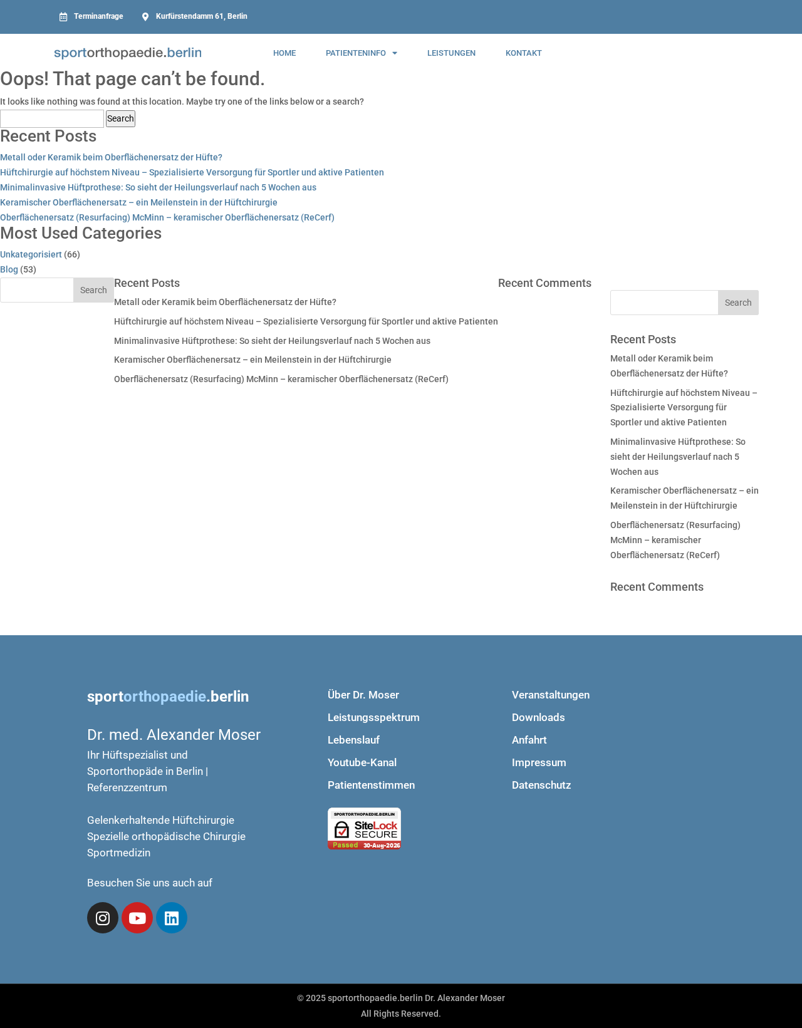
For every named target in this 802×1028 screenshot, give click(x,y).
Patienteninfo (356, 53)
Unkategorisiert (31, 254)
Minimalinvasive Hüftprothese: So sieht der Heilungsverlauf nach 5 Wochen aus (158, 187)
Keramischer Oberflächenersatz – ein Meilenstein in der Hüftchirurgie (139, 202)
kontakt (524, 53)
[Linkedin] (171, 917)
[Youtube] (137, 917)
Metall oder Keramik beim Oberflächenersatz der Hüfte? (111, 157)
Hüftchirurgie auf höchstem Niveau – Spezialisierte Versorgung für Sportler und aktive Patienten (192, 172)
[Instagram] (102, 917)
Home (284, 53)
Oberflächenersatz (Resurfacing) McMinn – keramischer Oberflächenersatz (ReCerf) (167, 217)
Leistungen (451, 53)
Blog (9, 269)
